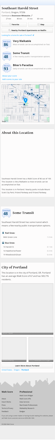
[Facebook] (7, 395)
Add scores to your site (12, 79)
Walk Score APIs (25, 399)
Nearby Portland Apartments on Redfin (28, 30)
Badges (22, 411)
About (4, 399)
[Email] (11, 395)
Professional (26, 392)
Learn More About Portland (27, 366)
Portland (6, 12)
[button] (26, 100)
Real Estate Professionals (28, 405)
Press (4, 405)
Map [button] (42, 25)
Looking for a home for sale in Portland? (17, 35)
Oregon (17, 370)
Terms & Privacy (7, 408)
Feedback (5, 411)
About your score (9, 76)
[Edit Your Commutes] (31, 15)
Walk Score (7, 392)
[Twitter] (3, 395)
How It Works (6, 402)
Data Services (24, 402)
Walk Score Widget (26, 396)
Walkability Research (27, 408)
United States (7, 370)
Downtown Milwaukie (21, 16)
